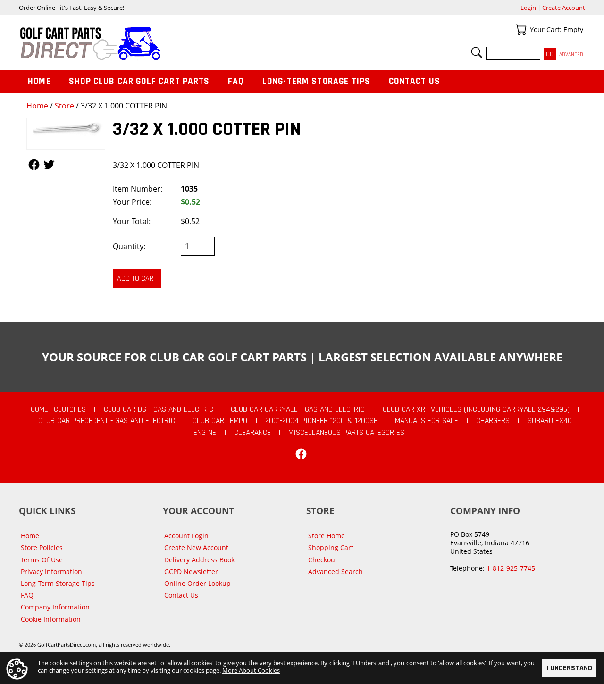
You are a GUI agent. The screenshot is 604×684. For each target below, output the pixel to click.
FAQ (236, 81)
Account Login (186, 535)
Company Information (55, 606)
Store (64, 105)
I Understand (569, 668)
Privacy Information (51, 571)
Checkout (322, 559)
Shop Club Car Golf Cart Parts (139, 81)
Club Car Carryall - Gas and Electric (298, 409)
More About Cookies (251, 670)
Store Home (326, 535)
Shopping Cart (330, 547)
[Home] (160, 43)
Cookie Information (51, 619)
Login (528, 7)
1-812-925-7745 (511, 568)
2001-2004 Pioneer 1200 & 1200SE (321, 421)
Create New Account (196, 547)
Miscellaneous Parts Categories (346, 432)
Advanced (571, 54)
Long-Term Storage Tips (316, 81)
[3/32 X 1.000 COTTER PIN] (66, 133)
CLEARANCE (252, 432)
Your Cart (520, 29)
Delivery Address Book (199, 559)
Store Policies (42, 547)
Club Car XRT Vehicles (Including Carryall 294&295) (476, 409)
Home (37, 105)
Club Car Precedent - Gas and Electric (106, 421)
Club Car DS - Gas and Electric (158, 409)
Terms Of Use (42, 559)
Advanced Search (335, 571)
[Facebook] (301, 453)
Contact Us (415, 81)
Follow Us (34, 164)
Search (476, 52)
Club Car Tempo (220, 421)
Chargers (493, 421)
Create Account (563, 7)
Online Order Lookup (197, 583)
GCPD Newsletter (191, 571)
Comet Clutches (58, 409)
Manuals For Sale (426, 421)
